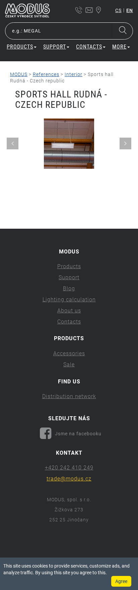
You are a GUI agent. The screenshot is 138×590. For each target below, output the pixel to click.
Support (69, 277)
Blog (69, 288)
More (119, 47)
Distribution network (69, 396)
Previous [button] (12, 143)
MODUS (18, 74)
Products (69, 266)
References (46, 74)
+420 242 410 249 (69, 467)
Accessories (69, 353)
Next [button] (125, 143)
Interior (73, 74)
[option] (69, 144)
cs (118, 10)
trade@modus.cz (69, 478)
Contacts (69, 321)
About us (69, 310)
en (129, 10)
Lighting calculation (69, 299)
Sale (69, 364)
